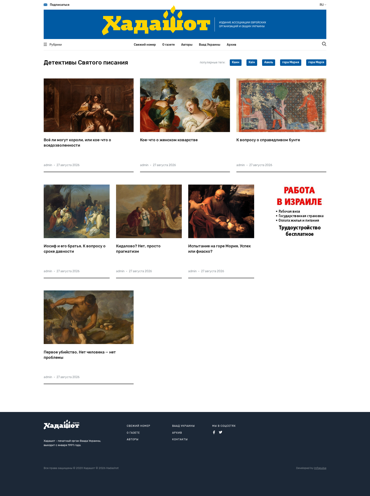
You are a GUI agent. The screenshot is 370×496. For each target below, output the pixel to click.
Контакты (180, 439)
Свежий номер (145, 45)
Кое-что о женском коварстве (169, 140)
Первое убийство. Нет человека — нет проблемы (80, 355)
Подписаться (59, 5)
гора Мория (290, 62)
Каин (235, 62)
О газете (168, 45)
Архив (231, 45)
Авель (268, 62)
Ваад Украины (209, 45)
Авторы (186, 45)
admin (48, 165)
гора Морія (316, 62)
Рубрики (55, 45)
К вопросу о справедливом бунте (268, 140)
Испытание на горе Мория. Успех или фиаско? (219, 249)
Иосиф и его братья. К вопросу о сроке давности (75, 249)
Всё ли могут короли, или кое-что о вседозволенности (77, 143)
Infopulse (320, 468)
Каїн (252, 62)
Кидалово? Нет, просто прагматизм (138, 249)
